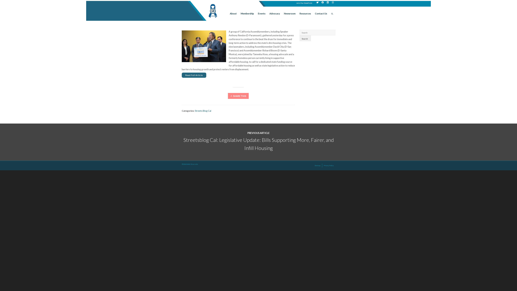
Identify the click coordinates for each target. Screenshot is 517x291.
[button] (304, 3)
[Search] (332, 14)
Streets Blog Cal (203, 110)
